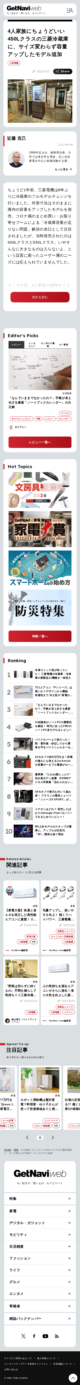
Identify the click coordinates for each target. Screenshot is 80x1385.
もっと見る (63, 169)
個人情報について (46, 1358)
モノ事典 (63, 344)
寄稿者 (14, 1306)
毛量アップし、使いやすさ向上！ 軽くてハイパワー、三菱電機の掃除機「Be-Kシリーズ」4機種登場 (58, 915)
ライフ (14, 1270)
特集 (13, 1198)
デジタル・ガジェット (27, 1223)
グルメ (14, 1282)
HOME (7, 1150)
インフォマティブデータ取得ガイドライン (26, 1364)
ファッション (53, 1095)
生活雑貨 (67, 393)
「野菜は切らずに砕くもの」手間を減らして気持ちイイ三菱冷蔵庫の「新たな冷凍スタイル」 (20, 990)
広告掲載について (62, 1364)
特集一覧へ (40, 636)
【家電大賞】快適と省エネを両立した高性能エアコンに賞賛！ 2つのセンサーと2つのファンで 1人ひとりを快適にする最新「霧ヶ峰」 (20, 915)
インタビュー (32, 344)
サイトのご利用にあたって (18, 1358)
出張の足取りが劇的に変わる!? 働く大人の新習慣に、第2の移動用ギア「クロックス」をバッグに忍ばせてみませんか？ (39, 1104)
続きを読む (40, 297)
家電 (35, 906)
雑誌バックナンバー (25, 1318)
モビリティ (18, 1234)
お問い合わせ (11, 1369)
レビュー (16, 344)
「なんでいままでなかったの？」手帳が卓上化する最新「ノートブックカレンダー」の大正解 (40, 402)
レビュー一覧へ (40, 442)
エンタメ (16, 1293)
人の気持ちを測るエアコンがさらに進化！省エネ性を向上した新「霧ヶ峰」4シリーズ (58, 990)
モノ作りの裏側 (48, 344)
